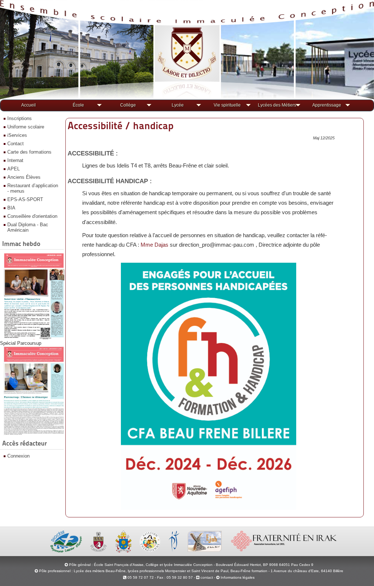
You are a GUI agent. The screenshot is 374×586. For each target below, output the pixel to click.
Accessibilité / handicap (120, 125)
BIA (11, 208)
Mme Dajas (154, 245)
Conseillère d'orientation (32, 216)
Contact (15, 143)
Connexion (18, 456)
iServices (17, 135)
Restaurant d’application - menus (32, 188)
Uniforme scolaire (25, 127)
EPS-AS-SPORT (25, 199)
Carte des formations (29, 152)
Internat (15, 160)
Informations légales (238, 577)
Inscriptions (19, 118)
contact (206, 577)
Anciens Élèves (24, 177)
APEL (13, 168)
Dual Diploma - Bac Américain (27, 227)
